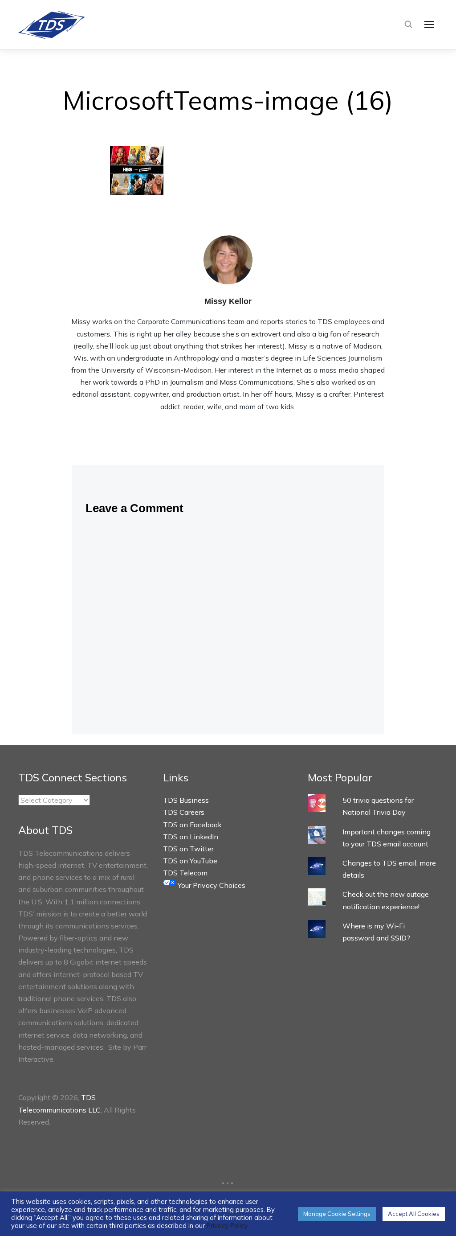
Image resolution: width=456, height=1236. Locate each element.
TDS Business (186, 800)
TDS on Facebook (192, 824)
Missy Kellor (228, 301)
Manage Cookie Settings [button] (336, 1213)
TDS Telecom (185, 872)
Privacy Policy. (227, 1225)
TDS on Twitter (188, 848)
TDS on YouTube (190, 860)
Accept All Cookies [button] (414, 1213)
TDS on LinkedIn (190, 836)
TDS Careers (183, 812)
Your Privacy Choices (210, 885)
